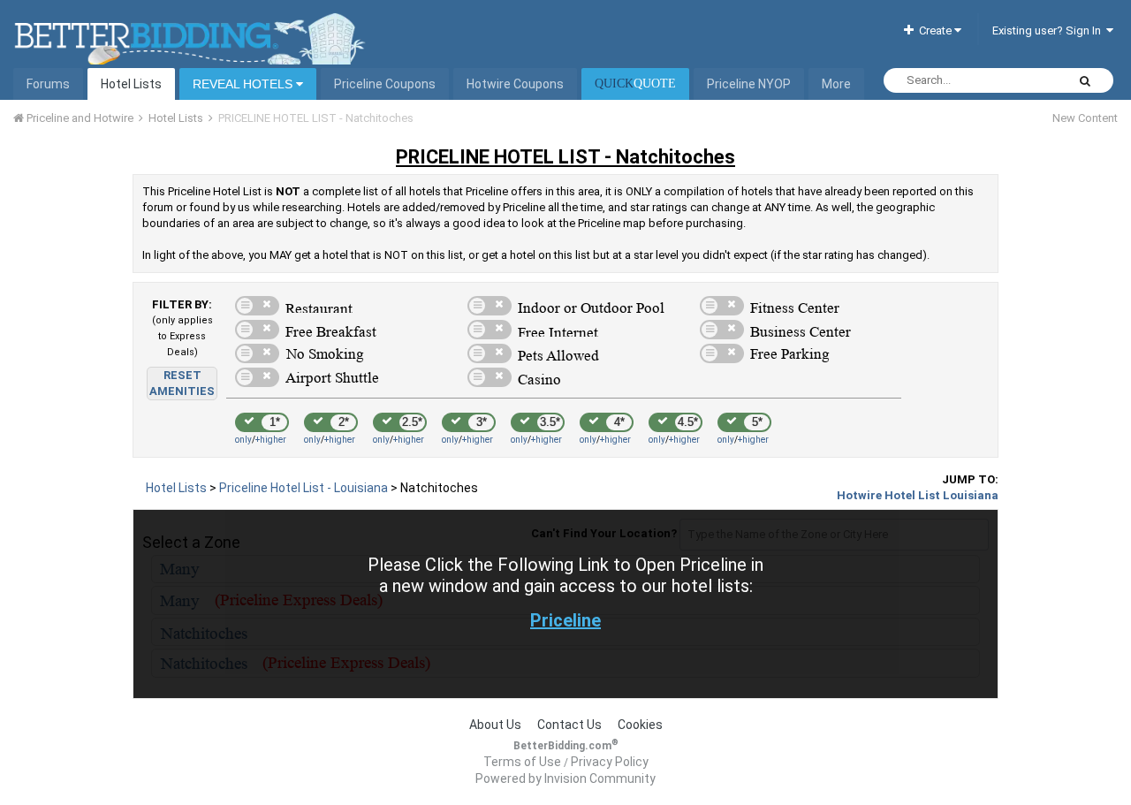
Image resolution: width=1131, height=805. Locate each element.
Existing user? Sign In (1049, 30)
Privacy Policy (610, 762)
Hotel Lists (131, 84)
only (243, 439)
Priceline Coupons (385, 84)
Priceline (565, 620)
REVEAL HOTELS (244, 84)
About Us (495, 725)
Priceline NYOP (749, 84)
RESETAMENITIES (182, 383)
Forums (48, 84)
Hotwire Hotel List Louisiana (917, 495)
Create (934, 30)
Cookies (640, 725)
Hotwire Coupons (515, 84)
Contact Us (569, 725)
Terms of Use (522, 762)
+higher (270, 439)
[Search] (1085, 80)
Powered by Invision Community (565, 778)
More (836, 84)
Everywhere (1015, 80)
